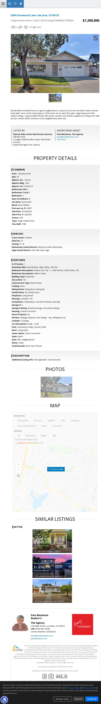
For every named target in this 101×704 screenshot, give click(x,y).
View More (61, 139)
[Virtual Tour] (21, 4)
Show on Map (57, 469)
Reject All (78, 699)
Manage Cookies (62, 699)
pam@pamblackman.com (68, 137)
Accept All (91, 699)
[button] (4, 699)
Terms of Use (89, 688)
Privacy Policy (74, 688)
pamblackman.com (39, 638)
